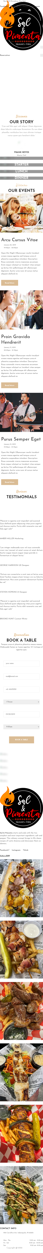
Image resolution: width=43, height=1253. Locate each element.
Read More (9, 283)
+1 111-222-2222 (8, 4)
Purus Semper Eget (21, 439)
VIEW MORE (20, 158)
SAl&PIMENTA (29, 1248)
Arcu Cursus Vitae (19, 240)
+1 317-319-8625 (8, 1235)
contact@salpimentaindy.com (13, 1238)
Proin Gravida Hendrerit (15, 340)
